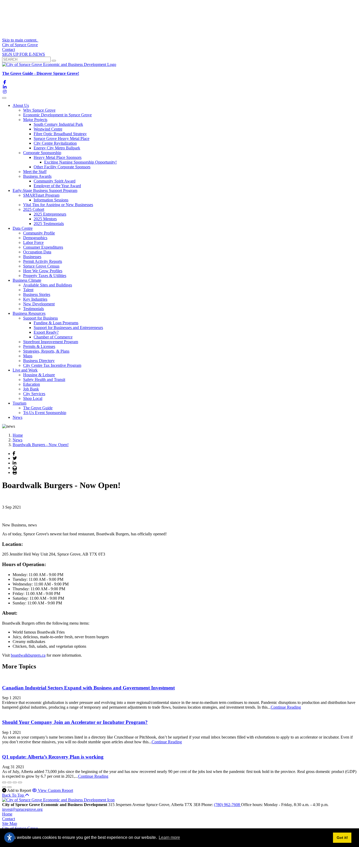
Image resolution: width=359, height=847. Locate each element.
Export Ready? (46, 332)
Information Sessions (51, 200)
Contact (8, 49)
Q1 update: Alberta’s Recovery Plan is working (53, 757)
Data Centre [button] (23, 228)
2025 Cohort (33, 209)
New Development (39, 304)
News (17, 417)
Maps (27, 356)
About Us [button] (21, 105)
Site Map (9, 823)
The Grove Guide (38, 408)
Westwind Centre (48, 129)
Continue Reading (286, 707)
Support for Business (40, 318)
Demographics (35, 238)
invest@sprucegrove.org (22, 809)
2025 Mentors (45, 219)
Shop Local (32, 398)
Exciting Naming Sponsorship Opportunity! (80, 162)
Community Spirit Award (54, 181)
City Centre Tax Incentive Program (52, 365)
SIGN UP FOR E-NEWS (23, 54)
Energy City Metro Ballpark (57, 148)
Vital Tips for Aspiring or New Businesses (58, 204)
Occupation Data (37, 252)
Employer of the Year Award (57, 186)
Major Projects (35, 119)
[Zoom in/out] (20, 782)
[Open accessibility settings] (9, 837)
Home (7, 814)
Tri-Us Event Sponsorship (44, 412)
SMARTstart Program (41, 195)
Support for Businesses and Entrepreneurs (68, 327)
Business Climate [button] (27, 280)
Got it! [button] (342, 837)
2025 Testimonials (49, 223)
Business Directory (39, 360)
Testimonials (33, 308)
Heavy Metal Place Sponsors (57, 157)
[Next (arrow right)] (9, 787)
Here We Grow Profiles (42, 271)
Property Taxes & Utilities (44, 275)
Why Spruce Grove (39, 110)
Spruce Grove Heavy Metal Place (61, 138)
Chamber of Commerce (53, 337)
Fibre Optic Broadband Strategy (60, 134)
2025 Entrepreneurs (50, 214)
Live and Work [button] (25, 370)
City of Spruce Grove (20, 45)
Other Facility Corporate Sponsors (62, 167)
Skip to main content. (20, 40)
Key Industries (35, 299)
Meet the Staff (35, 171)
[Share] (9, 782)
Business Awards (37, 176)
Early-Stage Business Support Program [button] (45, 190)
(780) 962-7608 (227, 804)
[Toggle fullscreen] (15, 782)
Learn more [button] (169, 837)
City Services (34, 393)
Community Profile (39, 233)
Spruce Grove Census (41, 266)
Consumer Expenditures (43, 247)
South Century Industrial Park (58, 124)
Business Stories (36, 294)
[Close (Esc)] (4, 782)
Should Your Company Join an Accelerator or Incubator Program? (75, 722)
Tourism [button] (19, 403)
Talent (28, 289)
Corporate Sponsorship (42, 152)
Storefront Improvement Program (50, 341)
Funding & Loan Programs (56, 323)
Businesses (32, 256)
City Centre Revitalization (55, 143)
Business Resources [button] (29, 313)
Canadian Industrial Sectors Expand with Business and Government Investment (88, 688)
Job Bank (31, 389)
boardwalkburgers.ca (28, 655)
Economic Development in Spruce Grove (57, 115)
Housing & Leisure (39, 375)
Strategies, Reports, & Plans (46, 351)
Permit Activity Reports (42, 261)
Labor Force (33, 242)
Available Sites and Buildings (47, 285)
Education (31, 384)
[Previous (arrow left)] (4, 787)
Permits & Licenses (39, 346)
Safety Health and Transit (44, 379)
